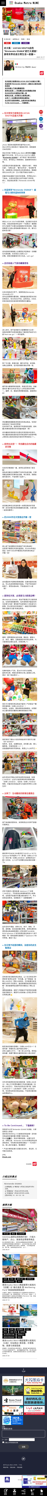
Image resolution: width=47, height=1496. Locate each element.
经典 (5, 1279)
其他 (28, 39)
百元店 (6, 1234)
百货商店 (20, 1329)
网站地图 (19, 1467)
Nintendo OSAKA (10, 157)
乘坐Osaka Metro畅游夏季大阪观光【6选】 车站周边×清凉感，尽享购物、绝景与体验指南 (19, 1343)
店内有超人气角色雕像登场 (15, 88)
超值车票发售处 (9, 1281)
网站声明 (5, 1467)
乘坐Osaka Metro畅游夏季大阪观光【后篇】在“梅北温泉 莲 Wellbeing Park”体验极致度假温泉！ (19, 1287)
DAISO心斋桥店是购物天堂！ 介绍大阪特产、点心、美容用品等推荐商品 (19, 1238)
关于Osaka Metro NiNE (10, 1465)
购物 (23, 39)
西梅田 (16, 43)
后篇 (9, 1138)
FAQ (20, 1465)
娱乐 (27, 1329)
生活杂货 (7, 39)
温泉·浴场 (20, 1279)
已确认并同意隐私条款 (11, 1442)
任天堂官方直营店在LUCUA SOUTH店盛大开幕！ (23, 81)
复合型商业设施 (9, 1334)
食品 (13, 1234)
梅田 (7, 43)
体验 (11, 1279)
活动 (5, 1329)
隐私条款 (12, 1467)
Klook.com (6, 1157)
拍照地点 (16, 39)
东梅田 (25, 43)
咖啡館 (22, 1332)
